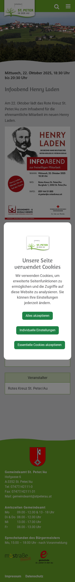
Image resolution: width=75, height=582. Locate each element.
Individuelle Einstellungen (37, 330)
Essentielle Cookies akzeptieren (40, 345)
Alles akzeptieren (37, 316)
